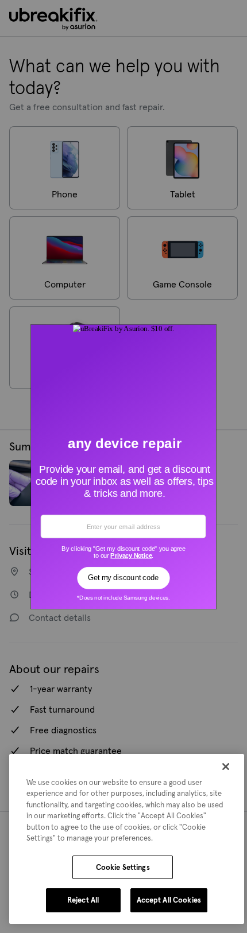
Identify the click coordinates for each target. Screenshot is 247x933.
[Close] (225, 766)
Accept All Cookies (169, 900)
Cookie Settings (123, 867)
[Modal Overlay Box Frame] (124, 466)
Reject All (83, 900)
